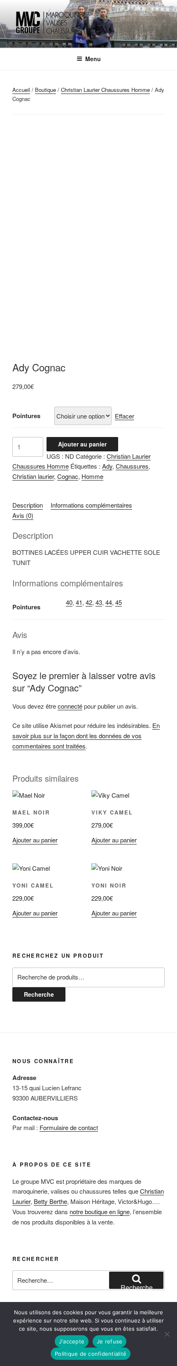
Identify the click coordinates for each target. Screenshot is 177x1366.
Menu (93, 59)
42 (89, 602)
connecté (70, 706)
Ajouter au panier (82, 444)
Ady (107, 466)
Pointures (26, 415)
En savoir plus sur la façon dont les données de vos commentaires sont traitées (86, 735)
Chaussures (132, 466)
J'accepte (71, 1341)
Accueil (21, 90)
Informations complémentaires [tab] (91, 505)
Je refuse (109, 1341)
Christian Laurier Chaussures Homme (105, 90)
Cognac (67, 476)
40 (69, 602)
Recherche (39, 994)
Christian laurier (33, 476)
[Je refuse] (167, 1334)
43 (98, 602)
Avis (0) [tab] (22, 515)
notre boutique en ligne (100, 1211)
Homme (92, 476)
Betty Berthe (50, 1201)
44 (108, 602)
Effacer (124, 416)
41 (79, 602)
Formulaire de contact (69, 1127)
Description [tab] (27, 505)
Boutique (45, 90)
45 (118, 602)
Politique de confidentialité (90, 1353)
